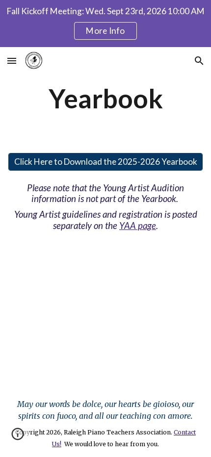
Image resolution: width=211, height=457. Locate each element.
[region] (105, 23)
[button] (12, 60)
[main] (105, 98)
